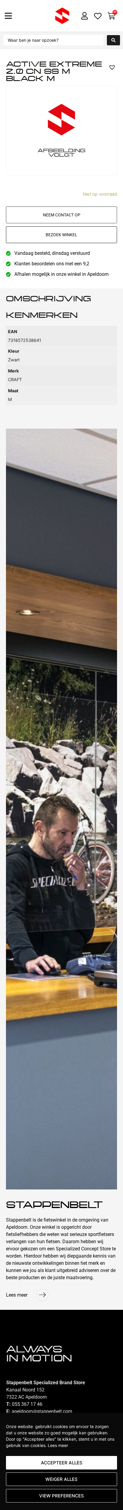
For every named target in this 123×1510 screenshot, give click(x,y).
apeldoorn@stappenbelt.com (42, 1411)
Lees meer (58, 1445)
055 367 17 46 (27, 1404)
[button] (8, 16)
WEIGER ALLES (61, 1479)
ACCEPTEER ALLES (61, 1463)
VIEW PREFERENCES (61, 1496)
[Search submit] (113, 40)
